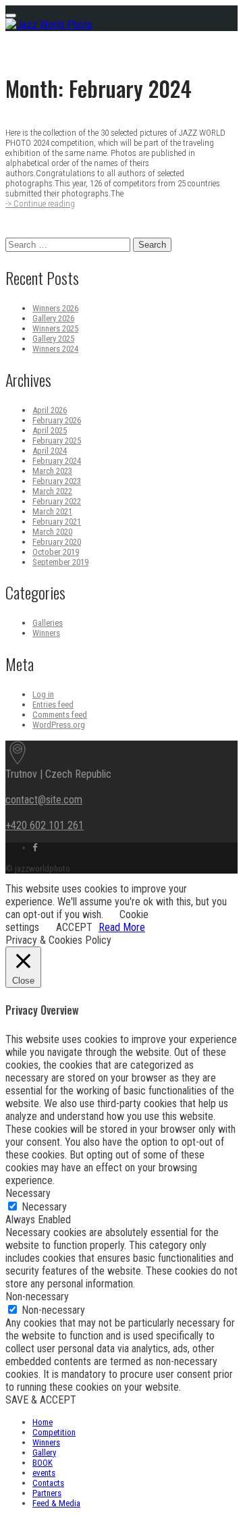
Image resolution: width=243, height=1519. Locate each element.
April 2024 (49, 451)
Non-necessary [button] (37, 1296)
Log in (43, 694)
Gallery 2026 (53, 318)
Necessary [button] (28, 1193)
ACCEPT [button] (74, 927)
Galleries (47, 623)
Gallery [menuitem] (44, 1452)
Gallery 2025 (53, 339)
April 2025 (49, 430)
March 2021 (52, 511)
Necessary (44, 1206)
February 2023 (56, 481)
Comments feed (59, 715)
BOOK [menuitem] (42, 1463)
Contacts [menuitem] (48, 1483)
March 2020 (52, 532)
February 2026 (56, 420)
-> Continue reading (40, 203)
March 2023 (52, 471)
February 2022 (56, 501)
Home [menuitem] (42, 1422)
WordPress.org (58, 725)
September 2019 (60, 562)
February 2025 (56, 440)
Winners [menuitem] (46, 1442)
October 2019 (55, 552)
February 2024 (56, 461)
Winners (46, 633)
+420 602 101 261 (44, 825)
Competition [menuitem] (54, 1432)
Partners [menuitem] (46, 1493)
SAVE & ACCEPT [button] (40, 1399)
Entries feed (53, 704)
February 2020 (56, 542)
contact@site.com (43, 799)
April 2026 (49, 410)
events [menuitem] (43, 1473)
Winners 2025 (55, 328)
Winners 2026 (55, 308)
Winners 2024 (55, 349)
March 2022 (52, 491)
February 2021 (56, 521)
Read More (122, 927)
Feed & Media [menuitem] (56, 1503)
